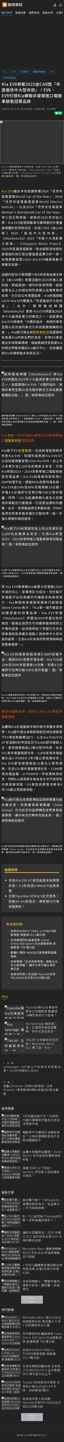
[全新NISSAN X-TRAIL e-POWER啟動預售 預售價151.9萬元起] (11, 1354)
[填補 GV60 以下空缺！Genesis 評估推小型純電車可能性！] (11, 1172)
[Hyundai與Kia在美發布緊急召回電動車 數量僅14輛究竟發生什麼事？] (14, 1011)
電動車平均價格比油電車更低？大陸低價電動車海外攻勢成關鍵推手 (41, 1136)
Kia (5, 71)
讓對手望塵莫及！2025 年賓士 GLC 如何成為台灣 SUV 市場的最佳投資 (42, 1236)
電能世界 (48, 12)
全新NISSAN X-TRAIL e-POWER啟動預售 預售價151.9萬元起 (33, 932)
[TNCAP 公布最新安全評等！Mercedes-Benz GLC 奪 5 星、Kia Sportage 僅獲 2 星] (14, 1044)
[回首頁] (15, 4)
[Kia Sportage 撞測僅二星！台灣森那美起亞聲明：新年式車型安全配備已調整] (14, 1028)
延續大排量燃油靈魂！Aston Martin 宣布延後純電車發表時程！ (42, 1155)
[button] (60, 4)
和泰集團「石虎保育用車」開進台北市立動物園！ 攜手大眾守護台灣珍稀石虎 (34, 965)
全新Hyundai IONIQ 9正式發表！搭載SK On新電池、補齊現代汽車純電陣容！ (34, 901)
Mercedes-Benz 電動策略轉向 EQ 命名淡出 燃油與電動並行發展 (42, 1252)
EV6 (52, 71)
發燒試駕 (20, 12)
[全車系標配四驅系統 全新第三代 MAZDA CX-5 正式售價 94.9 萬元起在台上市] (11, 1370)
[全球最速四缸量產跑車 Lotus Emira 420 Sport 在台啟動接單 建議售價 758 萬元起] (11, 1338)
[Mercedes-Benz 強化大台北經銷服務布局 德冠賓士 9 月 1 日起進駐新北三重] (11, 1322)
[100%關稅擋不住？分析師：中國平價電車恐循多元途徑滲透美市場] (11, 1120)
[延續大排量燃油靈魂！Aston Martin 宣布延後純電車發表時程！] (11, 1156)
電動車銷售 (39, 71)
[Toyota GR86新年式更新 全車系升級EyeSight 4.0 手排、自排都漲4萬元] (11, 1386)
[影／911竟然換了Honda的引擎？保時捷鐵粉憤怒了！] (11, 1220)
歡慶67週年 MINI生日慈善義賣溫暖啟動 (34, 954)
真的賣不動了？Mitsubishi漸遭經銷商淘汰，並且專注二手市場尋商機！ (41, 1204)
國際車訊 (34, 12)
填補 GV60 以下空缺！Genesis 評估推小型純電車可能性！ (41, 1172)
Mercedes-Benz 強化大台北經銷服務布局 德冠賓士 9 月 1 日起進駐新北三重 (42, 1321)
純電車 (24, 71)
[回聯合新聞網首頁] (4, 4)
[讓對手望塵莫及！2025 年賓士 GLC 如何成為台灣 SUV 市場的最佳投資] (11, 1237)
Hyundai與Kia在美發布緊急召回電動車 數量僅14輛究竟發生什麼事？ (42, 1011)
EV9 (14, 71)
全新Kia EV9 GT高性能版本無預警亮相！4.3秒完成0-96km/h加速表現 (34, 885)
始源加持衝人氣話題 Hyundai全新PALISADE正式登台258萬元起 (33, 976)
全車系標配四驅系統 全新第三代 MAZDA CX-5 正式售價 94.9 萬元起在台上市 (42, 1370)
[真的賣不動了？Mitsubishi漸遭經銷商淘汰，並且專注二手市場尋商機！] (11, 1204)
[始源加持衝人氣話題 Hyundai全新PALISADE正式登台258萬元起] (11, 1403)
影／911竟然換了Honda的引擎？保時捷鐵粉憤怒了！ (42, 1218)
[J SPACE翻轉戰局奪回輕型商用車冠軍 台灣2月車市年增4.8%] (11, 1269)
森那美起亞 (9, 77)
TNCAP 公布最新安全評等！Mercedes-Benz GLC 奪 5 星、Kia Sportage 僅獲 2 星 (42, 1044)
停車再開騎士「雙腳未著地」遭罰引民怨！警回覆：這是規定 (42, 1285)
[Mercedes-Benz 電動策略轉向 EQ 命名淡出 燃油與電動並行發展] (11, 1253)
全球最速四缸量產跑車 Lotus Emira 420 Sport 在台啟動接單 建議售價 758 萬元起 (33, 943)
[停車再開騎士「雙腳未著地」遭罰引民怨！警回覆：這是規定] (11, 1285)
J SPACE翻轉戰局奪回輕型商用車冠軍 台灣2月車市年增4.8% (42, 1269)
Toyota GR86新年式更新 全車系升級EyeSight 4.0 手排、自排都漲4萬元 (41, 1386)
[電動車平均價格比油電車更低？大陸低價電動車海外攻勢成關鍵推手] (11, 1136)
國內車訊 (7, 12)
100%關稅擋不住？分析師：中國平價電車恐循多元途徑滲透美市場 (42, 1120)
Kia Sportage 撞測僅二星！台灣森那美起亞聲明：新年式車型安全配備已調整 (41, 1027)
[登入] (55, 5)
